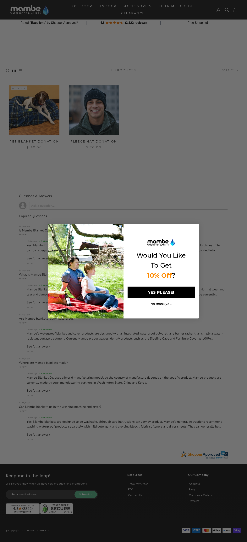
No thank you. (161, 304)
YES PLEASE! (161, 292)
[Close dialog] (121, 226)
